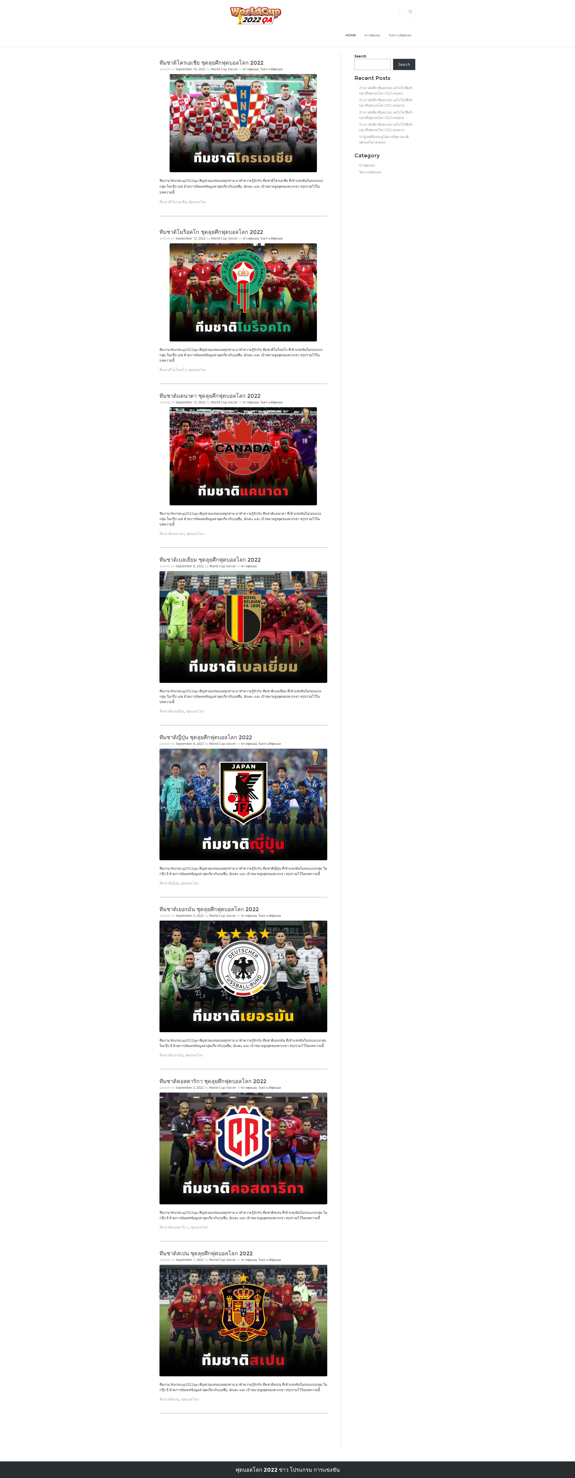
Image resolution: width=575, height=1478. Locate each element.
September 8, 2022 (190, 566)
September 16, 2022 (191, 69)
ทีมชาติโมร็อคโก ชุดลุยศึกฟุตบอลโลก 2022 (211, 232)
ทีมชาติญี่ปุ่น (169, 883)
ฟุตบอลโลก (197, 201)
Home (350, 35)
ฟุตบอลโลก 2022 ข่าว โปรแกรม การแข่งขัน (287, 1470)
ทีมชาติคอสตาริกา (174, 1227)
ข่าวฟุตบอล (372, 35)
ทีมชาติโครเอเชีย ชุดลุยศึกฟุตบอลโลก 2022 (211, 63)
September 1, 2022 (190, 1260)
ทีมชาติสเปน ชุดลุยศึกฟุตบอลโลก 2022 (206, 1253)
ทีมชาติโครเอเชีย (173, 201)
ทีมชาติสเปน (169, 1399)
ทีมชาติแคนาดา (172, 533)
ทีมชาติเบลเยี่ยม (171, 711)
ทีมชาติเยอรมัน (171, 1055)
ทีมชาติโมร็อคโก (173, 369)
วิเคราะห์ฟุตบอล (400, 35)
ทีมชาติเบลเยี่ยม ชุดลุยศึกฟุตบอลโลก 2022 (210, 560)
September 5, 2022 (190, 915)
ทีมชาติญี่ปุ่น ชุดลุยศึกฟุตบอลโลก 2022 (205, 737)
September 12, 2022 (191, 238)
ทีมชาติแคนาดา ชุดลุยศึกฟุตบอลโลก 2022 (210, 396)
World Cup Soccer (224, 69)
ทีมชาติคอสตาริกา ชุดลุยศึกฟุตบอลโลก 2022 (212, 1081)
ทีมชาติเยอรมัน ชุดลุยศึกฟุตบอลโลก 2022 (209, 909)
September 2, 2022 (190, 1087)
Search (360, 56)
